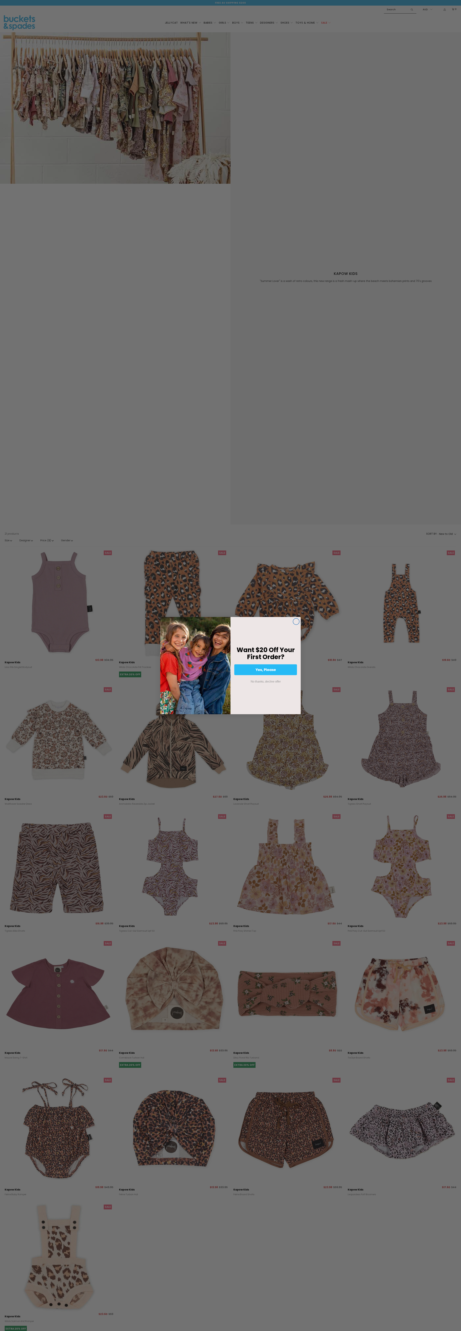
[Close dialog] (296, 621)
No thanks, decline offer (266, 681)
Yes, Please (266, 669)
